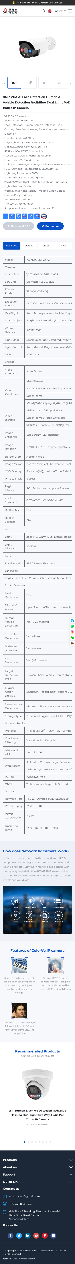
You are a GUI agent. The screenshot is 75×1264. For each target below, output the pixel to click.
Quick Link (11, 1182)
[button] (24, 1142)
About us (10, 1167)
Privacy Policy (27, 1258)
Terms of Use (10, 1258)
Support (9, 1174)
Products (10, 1160)
